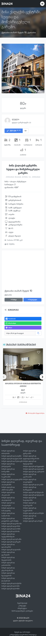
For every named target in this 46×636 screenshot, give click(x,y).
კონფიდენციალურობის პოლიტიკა (23, 635)
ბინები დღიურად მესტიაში (33, 492)
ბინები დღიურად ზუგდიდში (33, 466)
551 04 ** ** (15, 131)
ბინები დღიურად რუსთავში (12, 461)
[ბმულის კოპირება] (38, 333)
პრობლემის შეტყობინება (36, 413)
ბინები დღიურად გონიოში (11, 524)
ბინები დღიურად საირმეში (33, 513)
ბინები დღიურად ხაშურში (11, 583)
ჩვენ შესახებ (22, 603)
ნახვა (14, 300)
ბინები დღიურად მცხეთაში (33, 495)
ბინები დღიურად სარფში (33, 521)
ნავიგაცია (33, 300)
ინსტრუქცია (22, 608)
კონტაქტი (22, 606)
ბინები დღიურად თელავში (33, 469)
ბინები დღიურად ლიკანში (33, 485)
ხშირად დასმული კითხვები (22, 611)
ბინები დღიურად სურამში (11, 539)
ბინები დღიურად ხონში (10, 589)
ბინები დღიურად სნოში (10, 531)
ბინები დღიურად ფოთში (11, 550)
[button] (6, 68)
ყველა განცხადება (21, 122)
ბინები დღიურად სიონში (10, 529)
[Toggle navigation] (42, 3)
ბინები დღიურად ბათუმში (11, 456)
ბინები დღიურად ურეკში (11, 542)
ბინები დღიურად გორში (10, 526)
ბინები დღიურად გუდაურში (12, 479)
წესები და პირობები (22, 632)
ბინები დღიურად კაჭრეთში (33, 472)
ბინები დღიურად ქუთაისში (11, 459)
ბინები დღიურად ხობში (10, 586)
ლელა (15, 119)
